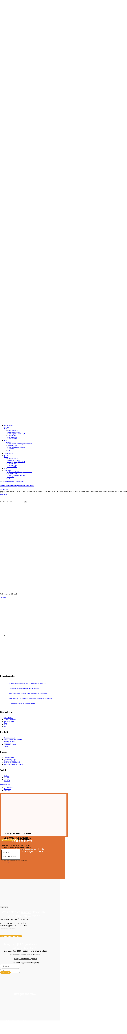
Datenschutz (7, 789)
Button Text (4, 907)
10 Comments (4, 489)
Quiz (5, 723)
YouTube (6, 776)
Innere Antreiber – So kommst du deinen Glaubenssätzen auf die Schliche (30, 698)
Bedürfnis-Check (9, 721)
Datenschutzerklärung (6, 862)
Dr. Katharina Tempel (10, 719)
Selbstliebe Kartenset (10, 744)
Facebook (6, 779)
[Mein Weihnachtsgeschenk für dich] (12, 481)
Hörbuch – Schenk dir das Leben (13, 764)
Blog (5, 724)
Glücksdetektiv (8, 718)
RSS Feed (7, 781)
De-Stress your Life (9, 738)
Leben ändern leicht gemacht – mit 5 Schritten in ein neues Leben (28, 693)
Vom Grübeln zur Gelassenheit (13, 739)
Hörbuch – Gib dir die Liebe (12, 762)
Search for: (3, 502)
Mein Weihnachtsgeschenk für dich (17, 485)
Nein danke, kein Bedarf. (8, 928)
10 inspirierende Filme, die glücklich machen (22, 703)
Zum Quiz (3, 597)
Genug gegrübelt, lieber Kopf (12, 761)
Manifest (6, 746)
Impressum (7, 790)
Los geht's (5, 972)
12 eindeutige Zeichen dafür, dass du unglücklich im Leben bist (27, 683)
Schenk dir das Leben (10, 759)
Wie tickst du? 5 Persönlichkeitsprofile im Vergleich (24, 688)
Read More (3, 494)
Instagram (6, 777)
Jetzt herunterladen (10, 840)
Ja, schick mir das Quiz (10, 936)
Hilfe (5, 726)
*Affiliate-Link (8, 787)
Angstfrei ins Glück (9, 741)
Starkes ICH (7, 743)
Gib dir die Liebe (9, 757)
